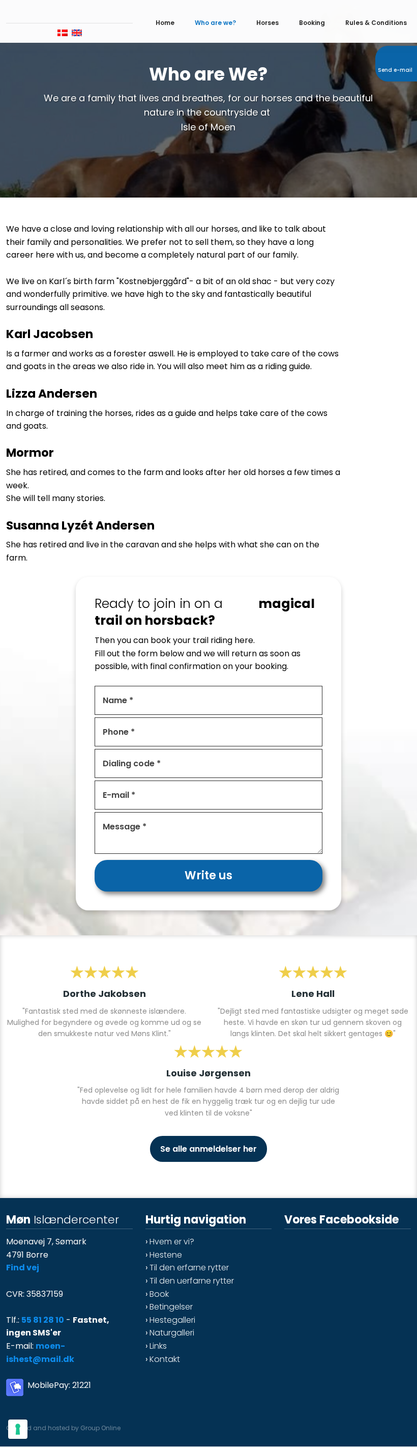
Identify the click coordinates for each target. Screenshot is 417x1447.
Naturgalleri (172, 1333)
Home (165, 22)
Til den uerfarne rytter (192, 1281)
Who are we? (215, 22)
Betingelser (171, 1307)
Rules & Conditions (376, 22)
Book (159, 1294)
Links (158, 1346)
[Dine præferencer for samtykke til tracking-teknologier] (17, 1429)
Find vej (22, 1267)
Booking (312, 22)
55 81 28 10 (42, 1320)
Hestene (166, 1255)
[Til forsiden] (69, 10)
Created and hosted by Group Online (63, 1428)
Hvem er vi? (172, 1241)
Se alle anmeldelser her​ (208, 1149)
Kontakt (165, 1359)
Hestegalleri (172, 1320)
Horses (267, 22)
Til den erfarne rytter (189, 1267)
